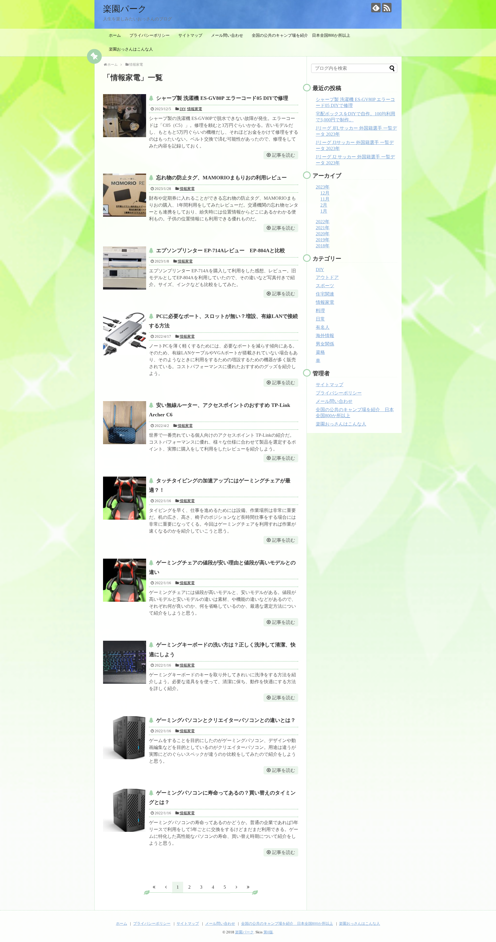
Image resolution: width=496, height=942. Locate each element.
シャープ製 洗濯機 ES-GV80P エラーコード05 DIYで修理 (222, 98)
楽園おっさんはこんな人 (131, 49)
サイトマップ (190, 35)
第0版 (268, 932)
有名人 (323, 327)
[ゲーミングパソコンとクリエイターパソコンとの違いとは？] (124, 737)
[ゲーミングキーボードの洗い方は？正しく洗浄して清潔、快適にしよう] (124, 662)
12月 (325, 193)
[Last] (248, 886)
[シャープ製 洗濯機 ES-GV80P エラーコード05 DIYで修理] (124, 115)
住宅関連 (325, 294)
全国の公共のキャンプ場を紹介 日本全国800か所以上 (301, 35)
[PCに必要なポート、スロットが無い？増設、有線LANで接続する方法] (124, 333)
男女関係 (325, 343)
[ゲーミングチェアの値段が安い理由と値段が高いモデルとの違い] (124, 580)
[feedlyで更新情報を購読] (376, 7)
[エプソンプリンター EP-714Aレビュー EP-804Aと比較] (124, 268)
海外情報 (325, 335)
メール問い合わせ (227, 35)
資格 (320, 352)
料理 (320, 310)
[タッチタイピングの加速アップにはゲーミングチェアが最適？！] (124, 498)
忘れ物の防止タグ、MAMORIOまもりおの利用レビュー (221, 177)
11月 (325, 199)
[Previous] (165, 886)
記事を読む (283, 155)
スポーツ (325, 285)
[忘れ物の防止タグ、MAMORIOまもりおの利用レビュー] (124, 195)
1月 (323, 211)
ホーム (115, 35)
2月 (323, 205)
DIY (182, 109)
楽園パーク (125, 8)
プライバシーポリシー (149, 35)
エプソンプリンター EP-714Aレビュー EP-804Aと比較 (220, 250)
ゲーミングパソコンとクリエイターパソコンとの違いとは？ (226, 720)
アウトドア (327, 277)
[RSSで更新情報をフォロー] (387, 7)
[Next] (236, 886)
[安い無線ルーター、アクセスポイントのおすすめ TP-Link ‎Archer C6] (124, 422)
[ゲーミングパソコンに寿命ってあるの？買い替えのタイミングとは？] (124, 810)
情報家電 (194, 109)
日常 (320, 318)
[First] (154, 886)
